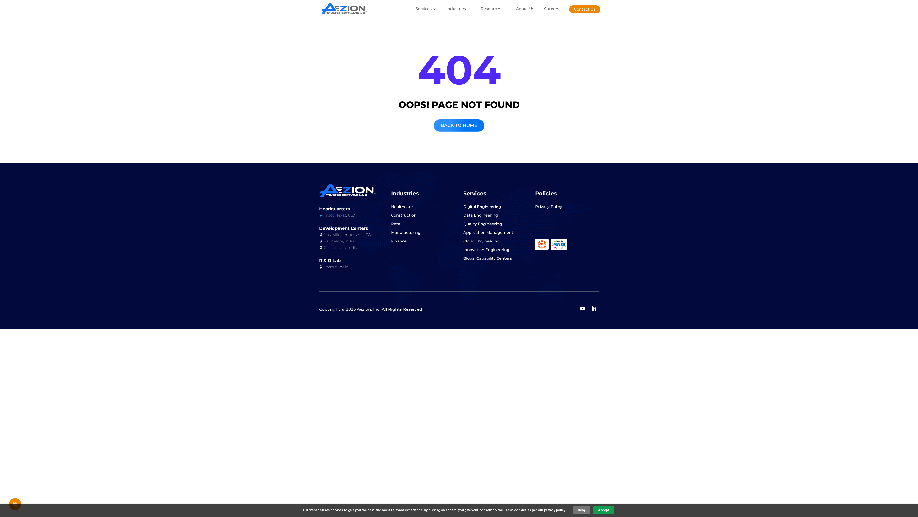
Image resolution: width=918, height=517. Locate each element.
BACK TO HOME (459, 125)
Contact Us (585, 9)
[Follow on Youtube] (582, 308)
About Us (525, 9)
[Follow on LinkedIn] (594, 308)
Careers (551, 9)
